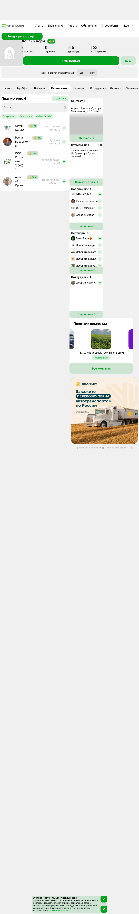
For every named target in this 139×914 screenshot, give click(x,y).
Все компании (101, 368)
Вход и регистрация (22, 36)
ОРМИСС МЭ (19, 127)
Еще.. (126, 25)
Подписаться (71, 60)
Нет (92, 72)
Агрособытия (110, 25)
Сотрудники (98, 88)
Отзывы (115, 88)
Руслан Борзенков (21, 141)
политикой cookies (58, 910)
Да (81, 72)
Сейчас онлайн (43, 116)
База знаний (55, 25)
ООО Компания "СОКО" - (19, 161)
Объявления (89, 25)
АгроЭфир (23, 88)
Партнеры (79, 88)
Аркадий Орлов (19, 181)
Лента (39, 25)
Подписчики (60, 88)
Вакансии (40, 88)
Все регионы (9, 116)
